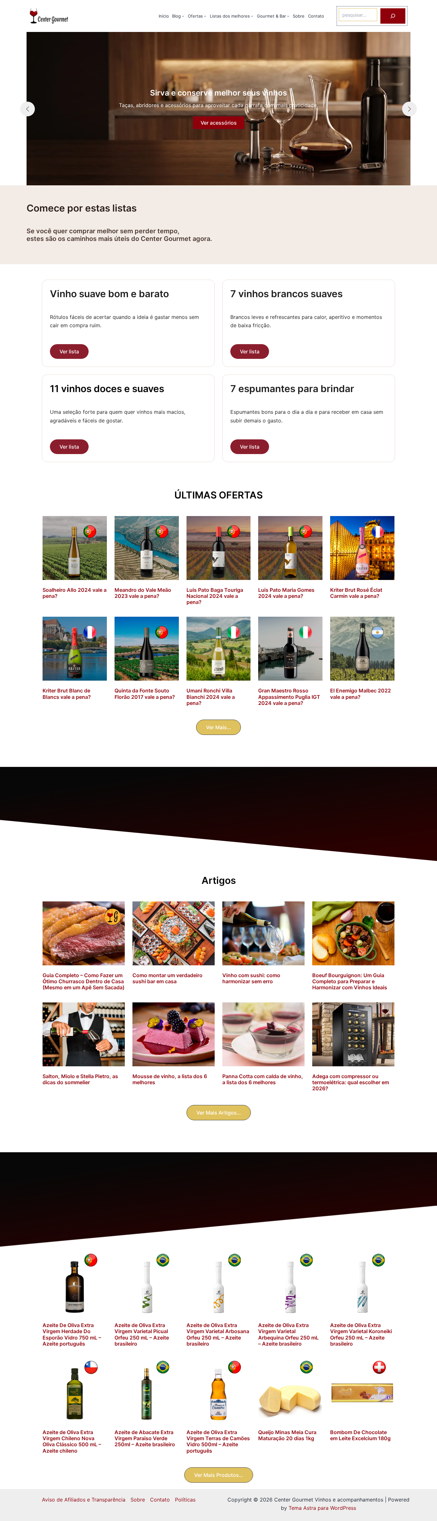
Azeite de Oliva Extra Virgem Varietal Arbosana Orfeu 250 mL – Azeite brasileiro (218, 1334)
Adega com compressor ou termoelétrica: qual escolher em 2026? (350, 1082)
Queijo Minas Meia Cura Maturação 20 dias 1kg (287, 1435)
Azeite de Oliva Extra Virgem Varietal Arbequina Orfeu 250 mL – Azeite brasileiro (288, 1334)
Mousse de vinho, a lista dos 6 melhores (169, 1079)
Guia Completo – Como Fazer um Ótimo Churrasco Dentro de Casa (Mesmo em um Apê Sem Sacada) (83, 981)
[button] (213, 175)
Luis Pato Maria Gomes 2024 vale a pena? (286, 593)
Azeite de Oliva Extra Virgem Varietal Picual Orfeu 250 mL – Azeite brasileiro (142, 1334)
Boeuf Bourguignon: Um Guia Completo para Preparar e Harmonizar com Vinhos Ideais (349, 981)
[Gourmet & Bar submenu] (288, 16)
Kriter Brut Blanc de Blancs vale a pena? (67, 693)
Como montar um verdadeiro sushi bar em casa (167, 978)
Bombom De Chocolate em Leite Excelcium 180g (360, 1435)
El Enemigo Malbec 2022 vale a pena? (360, 693)
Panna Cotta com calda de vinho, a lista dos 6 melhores (262, 1079)
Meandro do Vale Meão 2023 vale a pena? (143, 593)
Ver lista (69, 351)
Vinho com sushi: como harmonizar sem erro (251, 978)
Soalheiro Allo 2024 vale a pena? (75, 593)
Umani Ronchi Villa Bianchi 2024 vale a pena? (211, 696)
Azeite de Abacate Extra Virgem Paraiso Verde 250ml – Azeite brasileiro (145, 1438)
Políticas (185, 1499)
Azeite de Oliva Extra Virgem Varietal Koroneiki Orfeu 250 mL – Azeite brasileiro (361, 1334)
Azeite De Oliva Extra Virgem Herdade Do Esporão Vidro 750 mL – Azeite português (72, 1334)
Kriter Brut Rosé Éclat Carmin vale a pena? (356, 593)
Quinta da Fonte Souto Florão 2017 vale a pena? (145, 693)
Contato (160, 1499)
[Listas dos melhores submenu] (252, 16)
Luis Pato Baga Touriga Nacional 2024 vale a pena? (215, 596)
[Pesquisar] (392, 16)
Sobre (138, 1499)
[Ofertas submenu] (205, 16)
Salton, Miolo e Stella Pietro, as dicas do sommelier (80, 1079)
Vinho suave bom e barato (109, 293)
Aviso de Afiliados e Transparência (83, 1499)
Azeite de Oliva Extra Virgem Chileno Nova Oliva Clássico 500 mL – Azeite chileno (72, 1441)
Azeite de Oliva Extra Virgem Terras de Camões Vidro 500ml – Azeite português (218, 1441)
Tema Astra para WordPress (322, 1508)
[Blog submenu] (183, 16)
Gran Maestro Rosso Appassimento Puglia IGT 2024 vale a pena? (289, 696)
